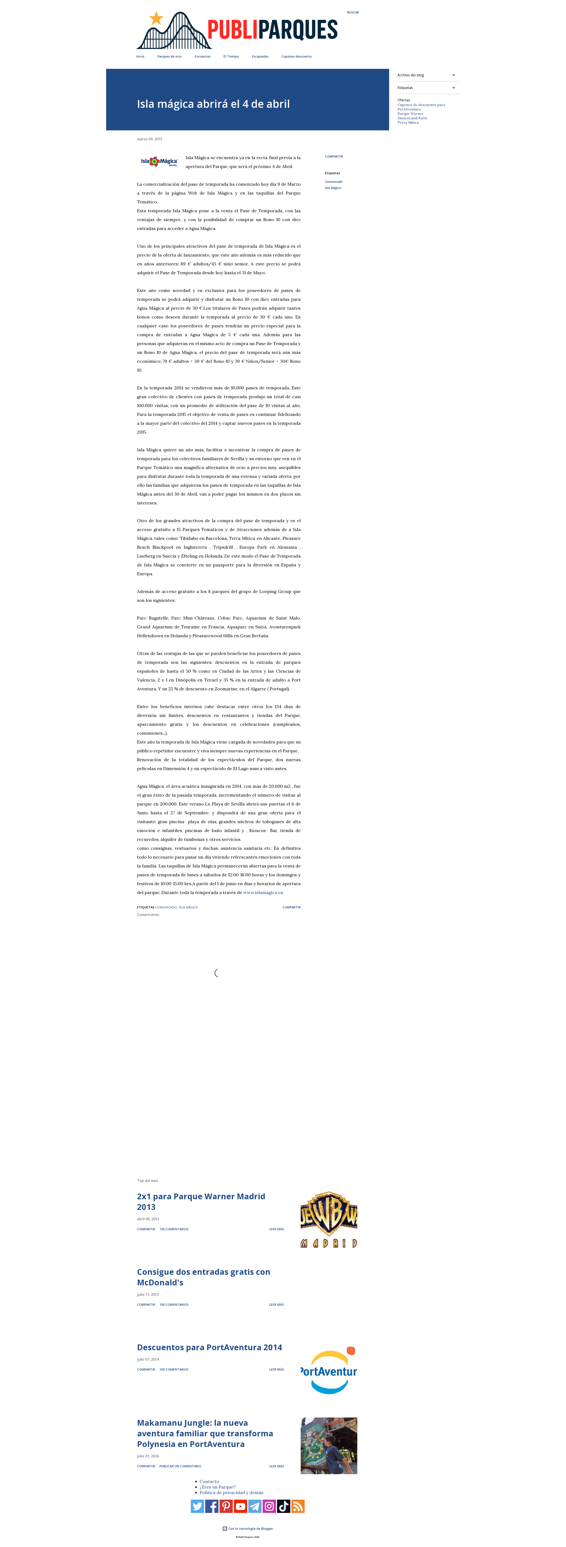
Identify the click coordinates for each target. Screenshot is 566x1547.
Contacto (209, 1481)
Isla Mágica (333, 188)
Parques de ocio (169, 56)
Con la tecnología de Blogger (250, 1528)
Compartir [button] (334, 156)
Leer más (276, 1229)
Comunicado (333, 182)
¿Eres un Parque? (218, 1487)
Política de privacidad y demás (231, 1492)
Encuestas (202, 56)
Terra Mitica (408, 122)
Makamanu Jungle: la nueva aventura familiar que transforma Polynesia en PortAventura (205, 1433)
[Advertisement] (238, 1111)
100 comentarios (173, 1304)
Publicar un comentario (180, 1466)
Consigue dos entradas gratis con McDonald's (203, 1277)
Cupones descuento (296, 56)
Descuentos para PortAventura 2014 (209, 1347)
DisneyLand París (412, 118)
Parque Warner (411, 113)
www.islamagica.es (263, 892)
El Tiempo (231, 56)
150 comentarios (173, 1229)
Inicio (140, 56)
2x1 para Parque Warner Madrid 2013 (201, 1201)
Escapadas (260, 56)
